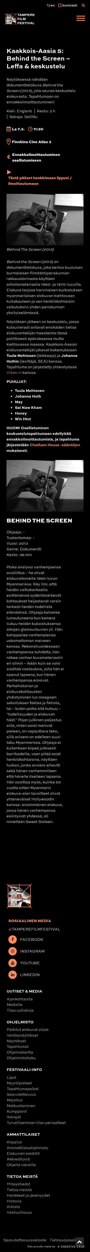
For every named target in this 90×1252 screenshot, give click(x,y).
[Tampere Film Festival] (20, 19)
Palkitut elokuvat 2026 (28, 1029)
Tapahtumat (18, 1046)
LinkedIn (30, 974)
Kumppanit (17, 1111)
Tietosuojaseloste (66, 1239)
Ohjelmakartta (20, 1052)
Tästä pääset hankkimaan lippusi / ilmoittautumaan (40, 180)
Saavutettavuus (21, 1094)
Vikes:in (14, 372)
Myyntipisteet (19, 1082)
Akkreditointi (18, 1158)
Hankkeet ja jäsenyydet (28, 1195)
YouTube (30, 962)
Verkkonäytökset (22, 1035)
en (53, 5)
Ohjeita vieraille (21, 1164)
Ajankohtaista (20, 998)
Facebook (31, 939)
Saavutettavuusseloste (24, 1239)
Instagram (32, 951)
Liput (11, 1077)
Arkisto (13, 1206)
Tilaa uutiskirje (20, 1010)
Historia (14, 1200)
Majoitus (15, 1099)
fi (48, 5)
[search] (83, 5)
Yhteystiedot (18, 1183)
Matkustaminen (21, 1105)
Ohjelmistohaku (21, 1057)
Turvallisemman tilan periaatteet (36, 1122)
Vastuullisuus (19, 1212)
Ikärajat (14, 1116)
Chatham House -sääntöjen (55, 444)
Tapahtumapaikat (23, 1088)
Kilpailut (14, 1141)
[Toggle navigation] (81, 19)
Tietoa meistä (19, 1189)
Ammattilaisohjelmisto (27, 1147)
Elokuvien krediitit (23, 1153)
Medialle (14, 1004)
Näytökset (16, 1040)
